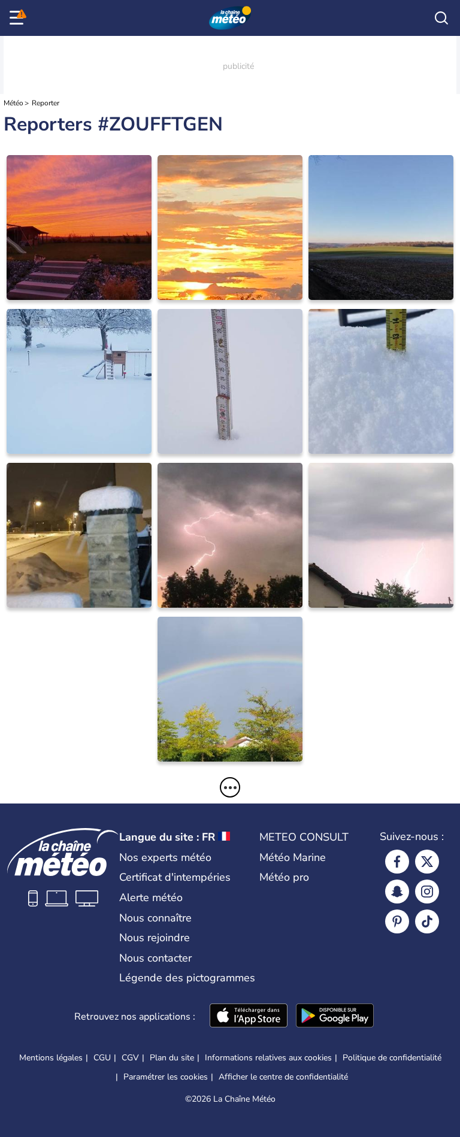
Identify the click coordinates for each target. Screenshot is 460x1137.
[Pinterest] (397, 921)
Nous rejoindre (154, 937)
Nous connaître (155, 918)
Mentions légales (51, 1057)
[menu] (18, 18)
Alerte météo (151, 897)
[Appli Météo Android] (335, 1016)
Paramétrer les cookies (165, 1077)
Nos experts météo (165, 857)
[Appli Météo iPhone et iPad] (249, 1016)
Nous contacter (155, 958)
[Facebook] (397, 862)
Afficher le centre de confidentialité (283, 1077)
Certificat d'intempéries (175, 877)
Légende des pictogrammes (187, 978)
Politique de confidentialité (392, 1057)
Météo (13, 103)
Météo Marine (292, 857)
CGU (102, 1057)
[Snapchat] (397, 891)
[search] (441, 18)
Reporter (45, 103)
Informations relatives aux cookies (268, 1057)
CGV (130, 1057)
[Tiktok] (427, 921)
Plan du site (172, 1057)
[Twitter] (427, 862)
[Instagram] (427, 891)
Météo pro (284, 877)
